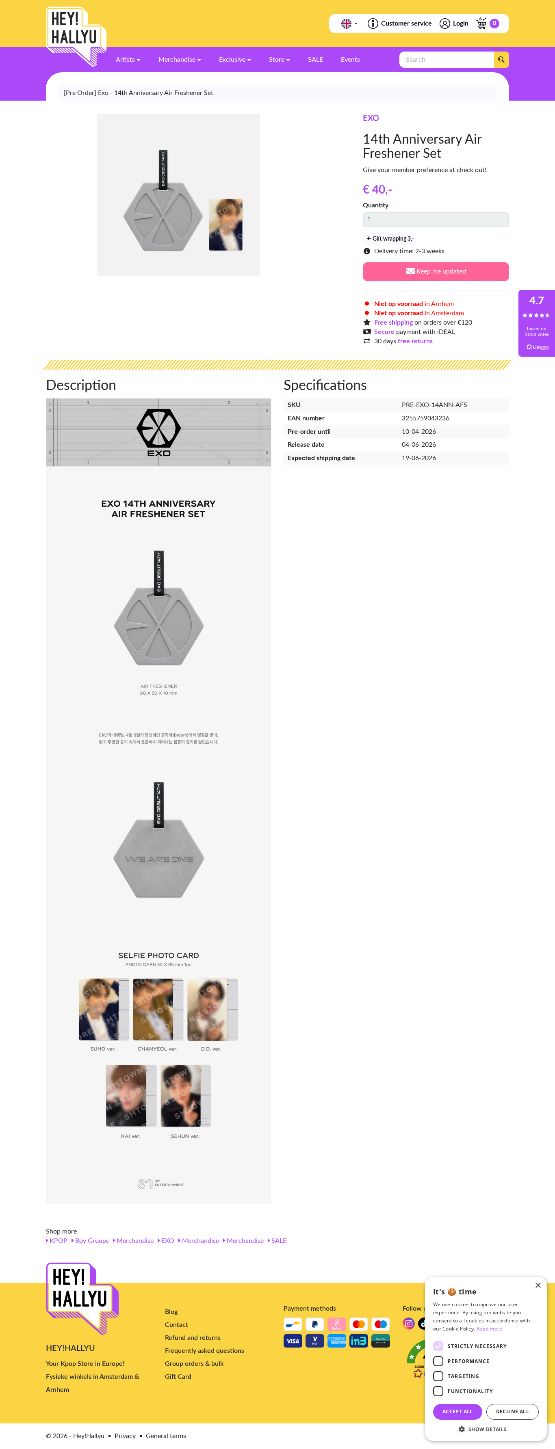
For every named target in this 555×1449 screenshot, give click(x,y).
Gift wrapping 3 (392, 239)
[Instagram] (409, 1326)
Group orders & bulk (194, 1364)
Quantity (375, 205)
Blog (171, 1312)
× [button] (538, 1286)
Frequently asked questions (204, 1351)
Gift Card (178, 1377)
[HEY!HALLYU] (76, 36)
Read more (490, 1328)
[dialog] (486, 1359)
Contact (176, 1325)
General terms (166, 1436)
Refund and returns (193, 1338)
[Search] (501, 60)
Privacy (125, 1436)
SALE (278, 1241)
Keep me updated (440, 271)
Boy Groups (91, 1241)
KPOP (57, 1241)
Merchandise (134, 1241)
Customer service (406, 23)
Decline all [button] (512, 1411)
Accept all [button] (457, 1411)
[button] (486, 1429)
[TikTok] (424, 1326)
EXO (371, 118)
